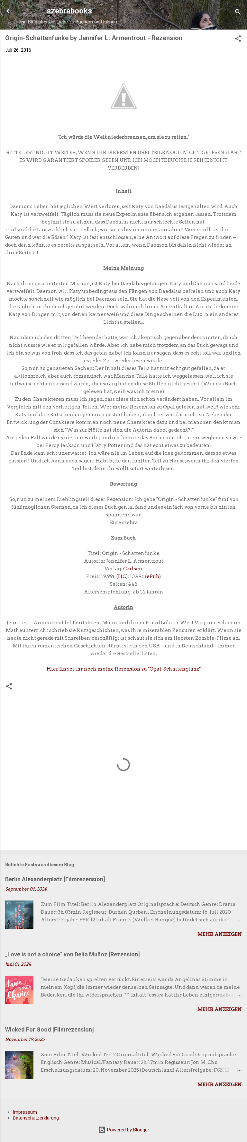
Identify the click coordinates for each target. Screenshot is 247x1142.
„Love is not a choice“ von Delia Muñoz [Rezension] (72, 954)
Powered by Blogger (127, 1130)
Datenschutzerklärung (36, 1118)
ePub (153, 576)
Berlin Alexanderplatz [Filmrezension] (55, 879)
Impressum (25, 1112)
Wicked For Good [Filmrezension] (49, 1029)
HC (122, 576)
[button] (238, 40)
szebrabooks (69, 10)
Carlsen (132, 569)
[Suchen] (238, 13)
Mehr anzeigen (219, 934)
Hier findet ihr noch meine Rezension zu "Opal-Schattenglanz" (124, 669)
